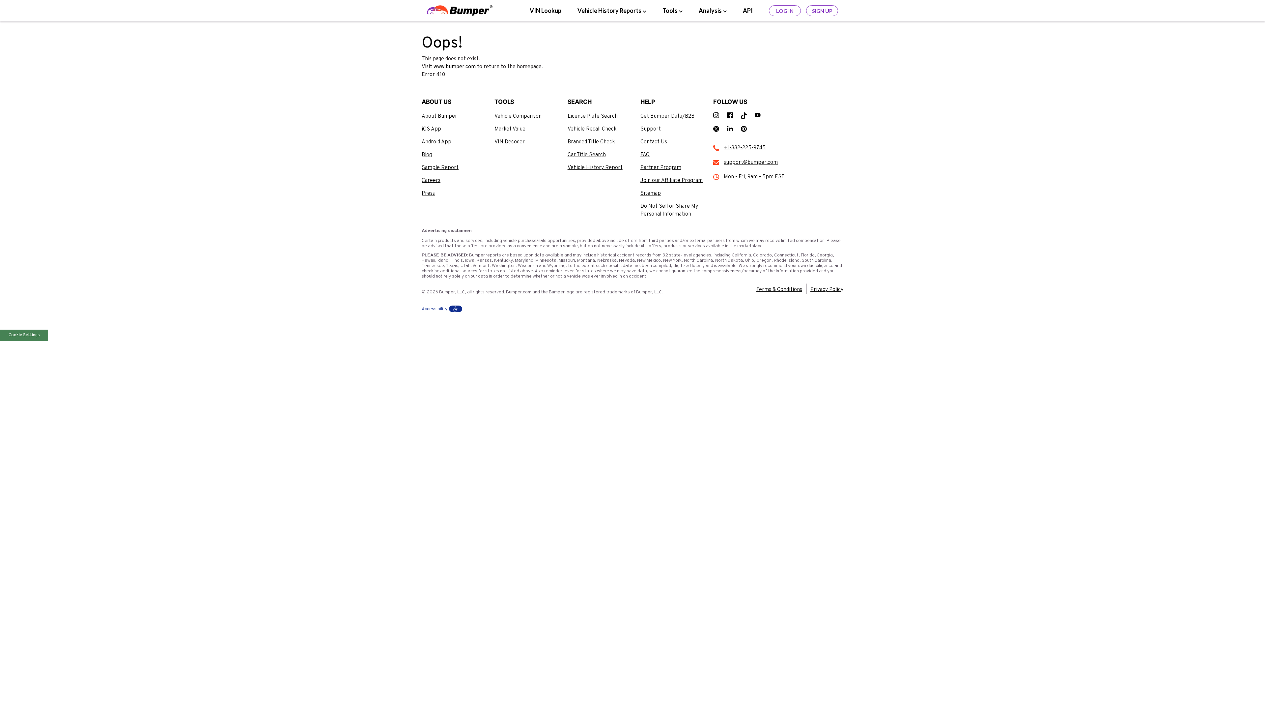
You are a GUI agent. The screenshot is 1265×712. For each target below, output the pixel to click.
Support (650, 129)
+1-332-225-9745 (745, 148)
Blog (427, 155)
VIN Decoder (509, 142)
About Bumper (439, 116)
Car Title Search (587, 155)
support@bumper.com (751, 162)
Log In (785, 11)
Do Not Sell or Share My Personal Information (669, 210)
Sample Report (440, 167)
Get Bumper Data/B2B (667, 116)
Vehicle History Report (595, 167)
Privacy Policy (826, 289)
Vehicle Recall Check (592, 129)
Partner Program (660, 167)
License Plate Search (593, 116)
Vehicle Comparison (518, 116)
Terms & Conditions (779, 289)
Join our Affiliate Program (671, 180)
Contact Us (653, 142)
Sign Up (822, 11)
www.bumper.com (455, 67)
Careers (431, 180)
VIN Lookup (545, 10)
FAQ (645, 155)
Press (428, 193)
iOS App (431, 129)
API (748, 10)
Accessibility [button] (434, 309)
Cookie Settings (24, 335)
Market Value (509, 129)
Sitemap (650, 193)
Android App (436, 142)
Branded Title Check (591, 142)
